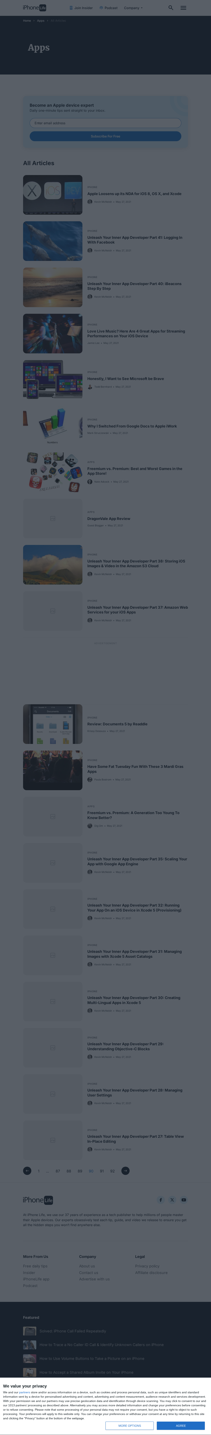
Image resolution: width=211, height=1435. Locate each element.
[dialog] (105, 1406)
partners (24, 1392)
